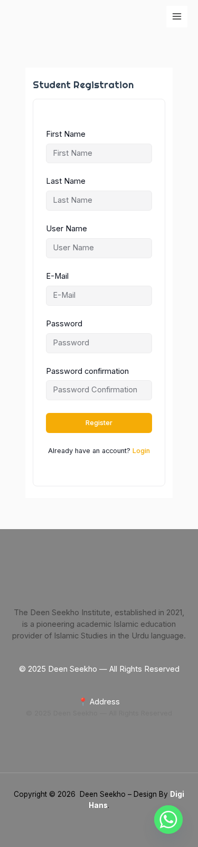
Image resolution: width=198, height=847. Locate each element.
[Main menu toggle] (176, 16)
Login (141, 451)
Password (64, 323)
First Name (66, 134)
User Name (66, 228)
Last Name (66, 181)
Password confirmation (87, 371)
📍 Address (99, 702)
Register (99, 423)
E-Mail (57, 276)
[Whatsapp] (168, 819)
